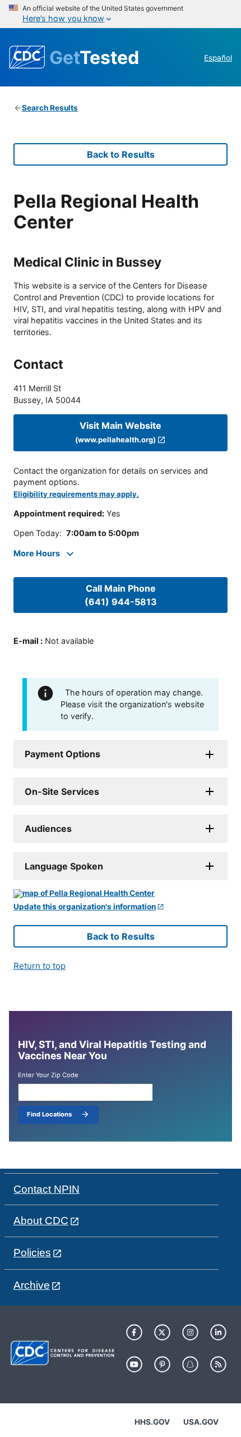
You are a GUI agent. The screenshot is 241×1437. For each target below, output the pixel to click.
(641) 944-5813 (121, 595)
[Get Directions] (120, 893)
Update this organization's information (84, 907)
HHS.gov (152, 1421)
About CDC (40, 1221)
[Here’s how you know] (120, 14)
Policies (32, 1252)
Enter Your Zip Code (48, 1075)
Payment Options (62, 753)
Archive (31, 1285)
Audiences (48, 828)
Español (218, 57)
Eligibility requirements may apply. (76, 494)
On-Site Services (62, 791)
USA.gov (201, 1421)
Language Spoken (64, 866)
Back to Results (121, 154)
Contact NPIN (46, 1189)
